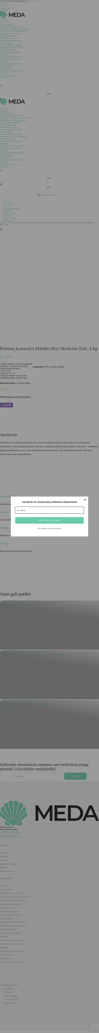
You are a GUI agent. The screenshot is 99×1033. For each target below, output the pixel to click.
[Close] (85, 500)
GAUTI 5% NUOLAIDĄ (49, 520)
